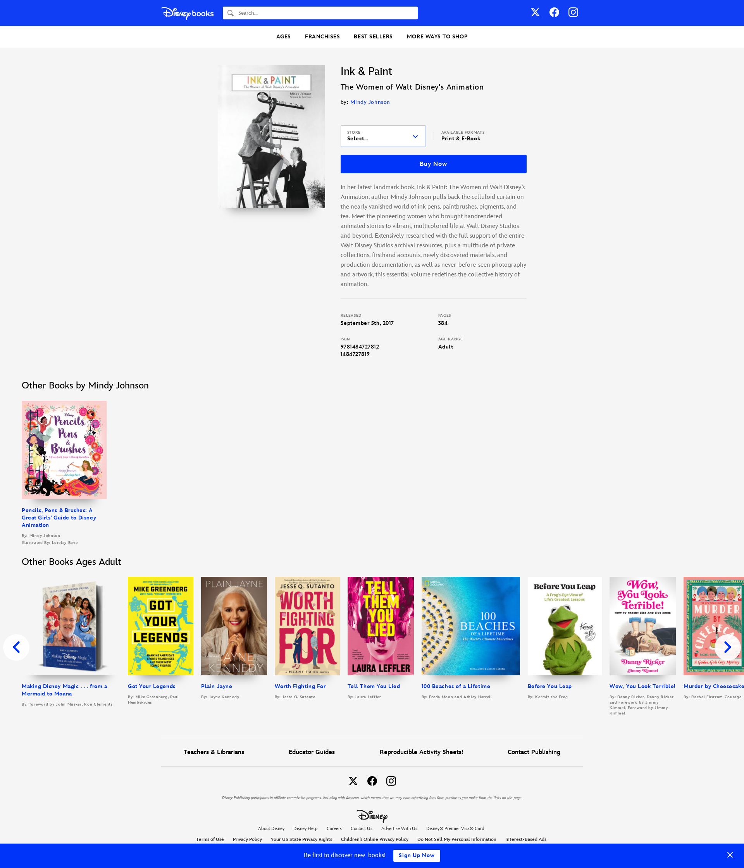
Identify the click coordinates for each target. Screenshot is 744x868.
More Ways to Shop (437, 36)
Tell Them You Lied (374, 686)
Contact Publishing (534, 752)
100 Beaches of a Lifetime (456, 686)
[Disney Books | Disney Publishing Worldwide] (187, 13)
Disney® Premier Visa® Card (455, 829)
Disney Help (305, 829)
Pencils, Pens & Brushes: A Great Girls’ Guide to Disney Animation (59, 517)
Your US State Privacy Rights (301, 839)
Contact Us (361, 829)
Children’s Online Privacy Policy (374, 839)
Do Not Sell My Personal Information (456, 839)
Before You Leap (550, 686)
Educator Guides (312, 752)
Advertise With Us (399, 829)
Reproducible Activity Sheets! (421, 752)
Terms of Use (210, 839)
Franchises (322, 36)
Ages (283, 36)
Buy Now (433, 164)
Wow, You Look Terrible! (642, 686)
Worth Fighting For (300, 686)
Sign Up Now (417, 855)
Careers (334, 829)
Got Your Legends (152, 686)
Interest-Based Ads (525, 839)
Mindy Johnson (370, 102)
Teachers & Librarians (214, 752)
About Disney (271, 829)
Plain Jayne (216, 686)
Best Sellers (373, 36)
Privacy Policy (247, 839)
